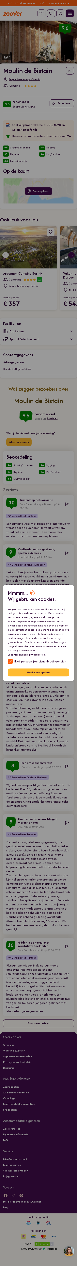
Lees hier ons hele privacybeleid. (27, 654)
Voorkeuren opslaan (38, 672)
